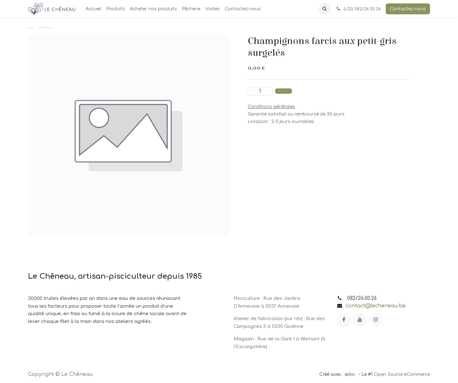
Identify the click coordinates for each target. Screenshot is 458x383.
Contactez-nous (408, 9)
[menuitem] (93, 9)
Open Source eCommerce (402, 374)
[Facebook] (343, 319)
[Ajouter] (268, 91)
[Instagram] (376, 319)
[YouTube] (360, 319)
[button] (325, 9)
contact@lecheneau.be (376, 306)
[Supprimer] (251, 91)
